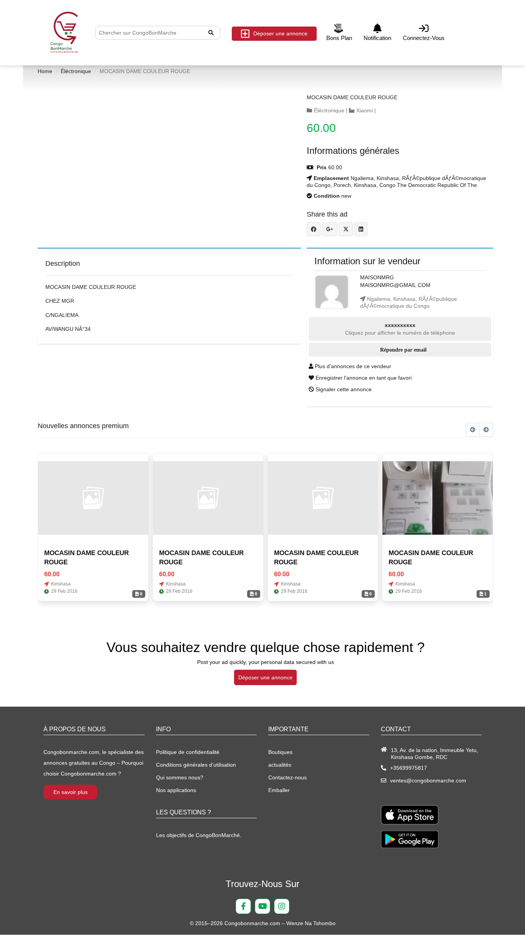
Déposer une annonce (280, 33)
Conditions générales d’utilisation (196, 765)
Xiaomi (364, 110)
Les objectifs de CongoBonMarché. (198, 835)
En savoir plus (70, 792)
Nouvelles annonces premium (83, 426)
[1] (437, 498)
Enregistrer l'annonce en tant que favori (363, 378)
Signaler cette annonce (343, 389)
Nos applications (176, 790)
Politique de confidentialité (187, 752)
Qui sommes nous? (179, 777)
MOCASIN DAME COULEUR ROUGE (352, 97)
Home (45, 71)
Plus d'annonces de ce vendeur (352, 366)
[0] (93, 498)
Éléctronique (76, 71)
